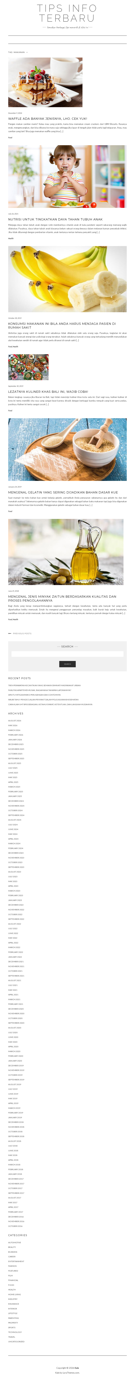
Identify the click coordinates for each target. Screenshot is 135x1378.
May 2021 (12, 990)
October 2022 (15, 914)
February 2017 (15, 1212)
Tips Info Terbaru (67, 13)
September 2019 (16, 1079)
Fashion (12, 1266)
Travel (11, 1337)
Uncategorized (16, 1341)
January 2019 (15, 1117)
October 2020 (15, 1018)
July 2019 (12, 1089)
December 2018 (16, 1122)
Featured (13, 1271)
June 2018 (13, 1150)
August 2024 (14, 820)
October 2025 (15, 753)
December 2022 (16, 905)
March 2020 (14, 1051)
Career (11, 1256)
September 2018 (16, 1136)
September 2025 (16, 758)
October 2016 (15, 1226)
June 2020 (13, 1037)
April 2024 (13, 839)
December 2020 (16, 1009)
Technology (15, 1332)
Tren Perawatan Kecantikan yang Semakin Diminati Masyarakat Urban (44, 685)
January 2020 (15, 1061)
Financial (13, 1280)
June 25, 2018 (13, 591)
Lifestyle (12, 1313)
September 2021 (16, 976)
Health (11, 238)
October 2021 (15, 971)
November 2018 (16, 1127)
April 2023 (13, 886)
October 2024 (15, 810)
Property (13, 1322)
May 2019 (12, 1098)
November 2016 (16, 1221)
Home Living (14, 1294)
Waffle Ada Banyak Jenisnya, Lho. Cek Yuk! (47, 119)
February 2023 (15, 895)
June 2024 (13, 829)
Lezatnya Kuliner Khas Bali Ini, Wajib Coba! (48, 392)
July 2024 (12, 824)
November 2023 (16, 857)
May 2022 (12, 938)
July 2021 (12, 985)
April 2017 (13, 1207)
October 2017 (15, 1188)
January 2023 (15, 900)
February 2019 (15, 1112)
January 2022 (15, 957)
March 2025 (14, 786)
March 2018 (14, 1164)
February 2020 (15, 1056)
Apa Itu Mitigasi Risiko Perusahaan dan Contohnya (34, 695)
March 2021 (14, 999)
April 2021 (13, 994)
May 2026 (12, 725)
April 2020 (13, 1046)
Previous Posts (22, 633)
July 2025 (12, 768)
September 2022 (16, 919)
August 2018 (14, 1141)
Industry (12, 1299)
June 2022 (13, 933)
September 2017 (16, 1193)
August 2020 (14, 1027)
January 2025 (15, 796)
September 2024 (16, 815)
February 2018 (15, 1169)
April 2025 (13, 782)
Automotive (14, 1242)
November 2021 (16, 966)
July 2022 (12, 928)
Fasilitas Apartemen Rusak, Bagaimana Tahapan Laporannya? (39, 690)
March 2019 (14, 1108)
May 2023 (12, 881)
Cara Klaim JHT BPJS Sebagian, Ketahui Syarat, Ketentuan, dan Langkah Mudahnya (50, 704)
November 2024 (16, 806)
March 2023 (14, 891)
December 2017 (16, 1179)
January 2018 (15, 1174)
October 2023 (15, 862)
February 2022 (15, 952)
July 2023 (12, 876)
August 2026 (14, 720)
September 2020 (16, 1023)
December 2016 (16, 1216)
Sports (11, 1327)
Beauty (12, 1247)
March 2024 (14, 843)
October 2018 (15, 1131)
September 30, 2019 (15, 386)
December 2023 (16, 853)
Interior (12, 1308)
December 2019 (16, 1065)
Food (10, 137)
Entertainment (16, 1261)
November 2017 (16, 1183)
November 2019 (16, 1070)
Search (67, 664)
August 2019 (14, 1084)
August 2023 (14, 871)
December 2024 (16, 801)
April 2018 (13, 1160)
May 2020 (12, 1042)
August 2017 (14, 1197)
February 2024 (15, 848)
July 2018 (12, 1146)
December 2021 (16, 961)
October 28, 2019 (14, 318)
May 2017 (12, 1202)
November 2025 (16, 749)
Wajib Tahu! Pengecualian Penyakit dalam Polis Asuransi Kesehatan (43, 699)
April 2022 (13, 942)
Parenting (13, 1318)
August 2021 (14, 980)
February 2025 (15, 791)
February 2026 (15, 735)
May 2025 (12, 777)
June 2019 (13, 1094)
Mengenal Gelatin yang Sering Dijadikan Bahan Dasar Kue (63, 492)
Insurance (13, 1304)
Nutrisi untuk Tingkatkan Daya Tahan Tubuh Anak (55, 219)
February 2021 (15, 1004)
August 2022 (14, 924)
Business (12, 1252)
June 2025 (13, 772)
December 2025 (16, 744)
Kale (77, 1368)
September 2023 (16, 867)
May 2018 (12, 1155)
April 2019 (13, 1103)
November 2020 (16, 1013)
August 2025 (14, 763)
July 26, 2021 (13, 214)
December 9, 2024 (15, 113)
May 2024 (12, 834)
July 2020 (12, 1032)
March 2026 (14, 730)
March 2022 (14, 947)
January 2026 (15, 739)
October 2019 (15, 1075)
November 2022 (16, 909)
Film (10, 1275)
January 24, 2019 (14, 487)
